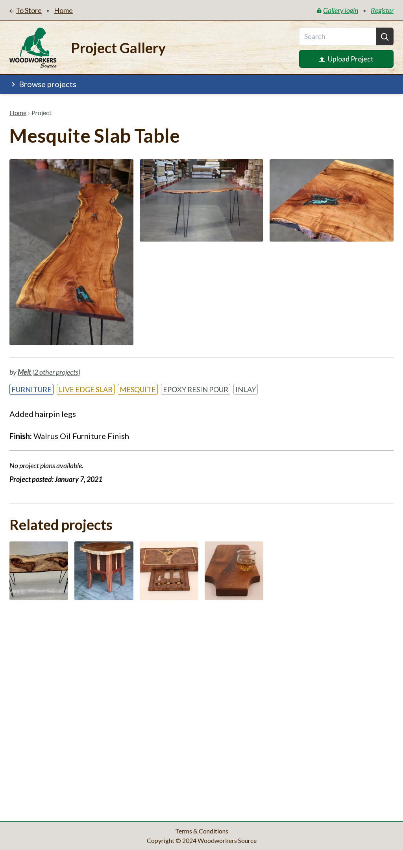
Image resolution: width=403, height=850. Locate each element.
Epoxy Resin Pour (195, 389)
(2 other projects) (49, 372)
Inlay (245, 389)
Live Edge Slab (86, 389)
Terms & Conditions (201, 831)
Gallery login (340, 10)
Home (17, 112)
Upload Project (350, 58)
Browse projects (47, 84)
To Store (29, 10)
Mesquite (138, 389)
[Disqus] (201, 708)
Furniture (31, 389)
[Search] (385, 36)
